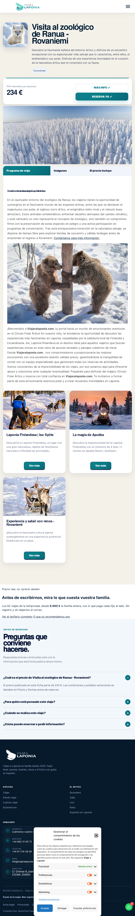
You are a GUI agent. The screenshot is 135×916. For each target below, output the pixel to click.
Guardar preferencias (84, 908)
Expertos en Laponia (81, 812)
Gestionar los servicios (49, 899)
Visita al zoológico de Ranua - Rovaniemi (63, 33)
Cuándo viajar (10, 802)
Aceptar (45, 908)
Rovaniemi (75, 792)
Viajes (6, 792)
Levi (72, 802)
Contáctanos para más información (77, 238)
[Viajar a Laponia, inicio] (27, 6)
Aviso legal (8, 904)
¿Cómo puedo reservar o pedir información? (34, 724)
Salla (72, 797)
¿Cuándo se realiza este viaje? (24, 713)
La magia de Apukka (88, 434)
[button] (96, 835)
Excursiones (40, 70)
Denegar (62, 908)
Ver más (34, 465)
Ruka (72, 807)
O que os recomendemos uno (51, 616)
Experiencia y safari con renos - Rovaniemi (30, 523)
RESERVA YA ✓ (102, 96)
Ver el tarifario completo (17, 616)
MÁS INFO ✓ (102, 87)
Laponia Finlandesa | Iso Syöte (30, 434)
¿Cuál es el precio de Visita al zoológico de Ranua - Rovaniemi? (47, 677)
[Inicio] (21, 755)
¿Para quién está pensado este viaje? (29, 701)
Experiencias (10, 807)
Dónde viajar (9, 797)
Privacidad (23, 904)
